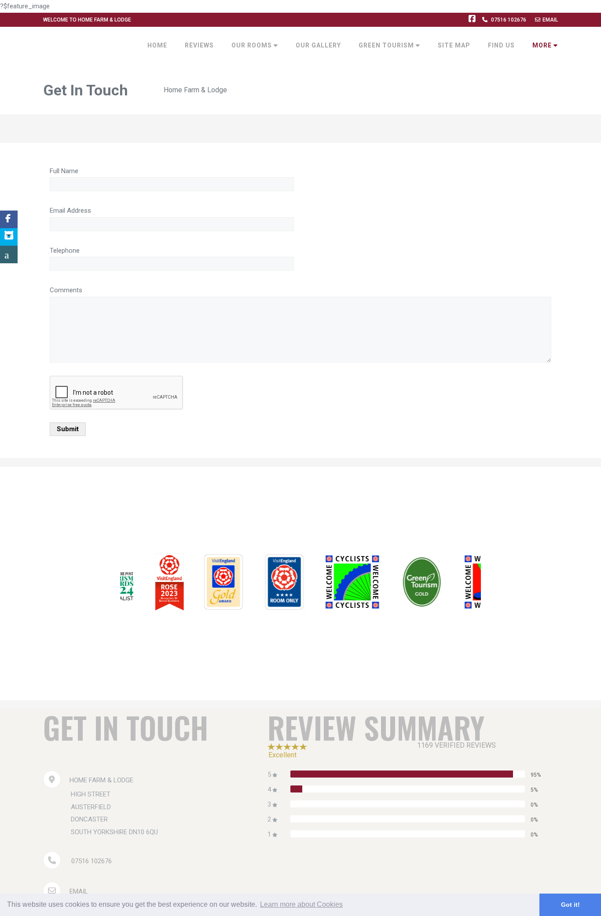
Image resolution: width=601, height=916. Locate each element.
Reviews (199, 45)
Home (157, 45)
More (542, 45)
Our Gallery (318, 45)
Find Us (501, 45)
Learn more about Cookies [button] (301, 904)
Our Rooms (252, 45)
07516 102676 (508, 20)
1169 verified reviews (456, 745)
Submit (68, 429)
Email (550, 20)
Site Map (454, 45)
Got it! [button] (570, 904)
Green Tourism (387, 45)
